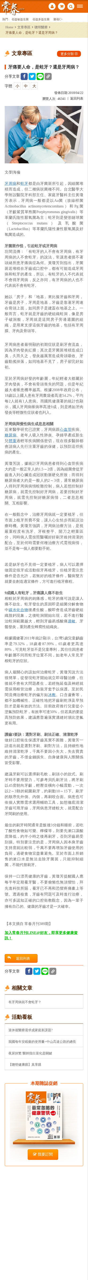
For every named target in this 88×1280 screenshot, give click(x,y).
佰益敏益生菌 (20, 19)
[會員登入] (52, 7)
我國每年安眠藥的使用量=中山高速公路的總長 (42, 1041)
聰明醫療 (41, 27)
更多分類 (67, 54)
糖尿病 (10, 435)
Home (9, 27)
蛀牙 (24, 184)
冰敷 (52, 695)
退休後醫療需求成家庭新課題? (30, 1030)
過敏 (72, 621)
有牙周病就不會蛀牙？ (24, 1002)
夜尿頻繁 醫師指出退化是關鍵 (30, 1053)
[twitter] (32, 76)
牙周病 (10, 184)
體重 (13, 441)
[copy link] (48, 76)
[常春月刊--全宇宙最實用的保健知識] (13, 8)
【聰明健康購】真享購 (24, 1064)
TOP (81, 1261)
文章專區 (24, 27)
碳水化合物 (18, 610)
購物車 (61, 7)
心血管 (66, 429)
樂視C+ (58, 19)
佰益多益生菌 (41, 19)
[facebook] (24, 76)
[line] (40, 76)
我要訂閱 (45, 1154)
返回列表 (76, 98)
